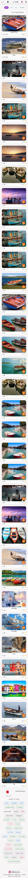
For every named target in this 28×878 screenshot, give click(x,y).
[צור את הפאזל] (8, 1)
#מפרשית (19, 807)
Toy (14, 784)
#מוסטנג (14, 857)
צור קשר (10, 876)
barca (14, 719)
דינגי (6, 7)
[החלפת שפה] (2, 1)
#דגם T (8, 845)
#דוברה (18, 824)
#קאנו (22, 811)
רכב (16, 7)
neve (14, 654)
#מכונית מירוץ (8, 849)
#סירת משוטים (10, 807)
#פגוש (5, 836)
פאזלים (24, 874)
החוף (14, 55)
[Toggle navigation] (26, 2)
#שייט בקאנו (9, 815)
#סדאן (6, 857)
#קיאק (16, 811)
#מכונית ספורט (19, 849)
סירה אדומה (14, 32)
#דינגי (14, 820)
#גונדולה (21, 820)
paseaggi (14, 608)
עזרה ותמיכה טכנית (8, 874)
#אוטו (21, 803)
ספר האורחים (17, 876)
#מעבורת (6, 820)
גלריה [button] (14, 2)
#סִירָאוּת (8, 828)
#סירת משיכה (18, 828)
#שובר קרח (22, 836)
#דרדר (10, 824)
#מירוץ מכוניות (8, 853)
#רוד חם (11, 840)
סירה (11, 7)
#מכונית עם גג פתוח (14, 861)
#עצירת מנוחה (19, 853)
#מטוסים (14, 803)
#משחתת (12, 836)
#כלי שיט (10, 832)
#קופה (21, 857)
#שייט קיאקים (7, 811)
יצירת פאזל (17, 874)
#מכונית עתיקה (18, 845)
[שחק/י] (23, 29)
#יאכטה (18, 832)
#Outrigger (19, 815)
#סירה (6, 803)
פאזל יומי (22, 7)
